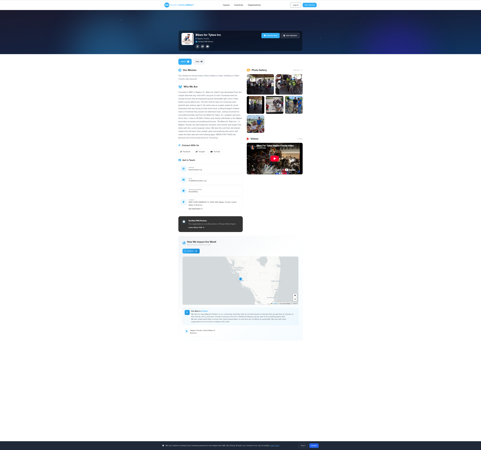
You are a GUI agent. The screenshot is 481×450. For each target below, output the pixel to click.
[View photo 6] (255, 124)
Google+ (202, 152)
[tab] (185, 62)
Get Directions (195, 209)
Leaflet (274, 303)
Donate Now (272, 35)
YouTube (217, 152)
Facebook (186, 152)
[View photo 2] (289, 84)
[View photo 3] (255, 105)
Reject (303, 446)
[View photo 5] (294, 105)
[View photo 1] (260, 84)
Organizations (254, 5)
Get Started (310, 5)
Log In (295, 5)
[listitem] (198, 46)
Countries (238, 5)
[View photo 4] (274, 105)
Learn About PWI (195, 227)
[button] (240, 279)
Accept (314, 446)
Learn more (274, 446)
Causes (226, 5)
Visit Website (291, 35)
